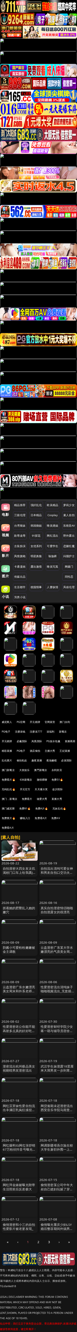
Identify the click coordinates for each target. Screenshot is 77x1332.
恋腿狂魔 (69, 546)
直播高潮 (70, 741)
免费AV (55, 818)
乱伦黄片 (7, 760)
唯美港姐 (52, 525)
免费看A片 (41, 818)
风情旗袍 (19, 556)
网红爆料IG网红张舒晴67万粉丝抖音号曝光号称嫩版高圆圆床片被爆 (19, 1149)
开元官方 (25, 789)
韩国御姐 (36, 525)
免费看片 (27, 799)
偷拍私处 (22, 760)
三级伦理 (19, 515)
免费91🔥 (25, 808)
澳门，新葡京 (9, 799)
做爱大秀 (42, 799)
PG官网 (21, 722)
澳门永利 (64, 722)
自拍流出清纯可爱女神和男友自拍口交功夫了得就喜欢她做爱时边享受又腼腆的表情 (57, 874)
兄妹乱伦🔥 (59, 808)
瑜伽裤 (52, 556)
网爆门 (69, 566)
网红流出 (52, 535)
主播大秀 (50, 751)
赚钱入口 (25, 818)
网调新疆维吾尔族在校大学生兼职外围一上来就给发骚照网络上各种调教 (57, 1151)
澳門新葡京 (40, 770)
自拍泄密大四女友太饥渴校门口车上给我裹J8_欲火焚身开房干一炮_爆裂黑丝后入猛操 (19, 874)
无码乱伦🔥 (8, 789)
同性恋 (69, 577)
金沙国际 (57, 789)
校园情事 (36, 587)
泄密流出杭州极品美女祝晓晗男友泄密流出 (19, 1068)
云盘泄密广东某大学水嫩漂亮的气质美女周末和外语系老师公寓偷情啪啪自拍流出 (57, 953)
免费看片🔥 (8, 779)
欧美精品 (52, 505)
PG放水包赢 (53, 741)
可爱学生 (52, 546)
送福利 (50, 731)
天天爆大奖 (41, 789)
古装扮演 (19, 546)
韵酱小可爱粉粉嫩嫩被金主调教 (19, 949)
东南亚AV (69, 525)
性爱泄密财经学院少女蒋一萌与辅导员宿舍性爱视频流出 (57, 1030)
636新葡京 (26, 779)
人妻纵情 (52, 587)
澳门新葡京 (8, 770)
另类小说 (19, 597)
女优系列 (36, 546)
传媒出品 (19, 577)
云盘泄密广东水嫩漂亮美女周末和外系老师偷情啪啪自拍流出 (19, 991)
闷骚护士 (69, 556)
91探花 (36, 535)
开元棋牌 (35, 722)
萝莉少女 (69, 505)
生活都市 (19, 587)
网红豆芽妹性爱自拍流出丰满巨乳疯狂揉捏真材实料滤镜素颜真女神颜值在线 (19, 1112)
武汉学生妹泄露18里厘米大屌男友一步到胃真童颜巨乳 (57, 1070)
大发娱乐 (24, 770)
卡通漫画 (19, 566)
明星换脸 (36, 556)
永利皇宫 (57, 770)
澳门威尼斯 (8, 808)
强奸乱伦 (36, 505)
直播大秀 (57, 799)
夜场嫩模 (51, 760)
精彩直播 (7, 751)
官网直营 (50, 722)
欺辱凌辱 (19, 535)
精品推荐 (19, 505)
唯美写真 (52, 566)
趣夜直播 (36, 760)
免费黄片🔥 (8, 818)
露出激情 (36, 566)
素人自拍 (69, 515)
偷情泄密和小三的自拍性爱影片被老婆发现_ (19, 1226)
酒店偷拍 (35, 751)
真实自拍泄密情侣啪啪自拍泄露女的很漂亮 (57, 910)
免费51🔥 (57, 779)
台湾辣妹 (19, 525)
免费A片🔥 (41, 808)
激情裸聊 (42, 779)
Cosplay (52, 515)
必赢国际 (22, 741)
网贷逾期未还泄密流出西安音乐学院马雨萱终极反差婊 (57, 1110)
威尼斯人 (7, 722)
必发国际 (66, 760)
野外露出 (69, 535)
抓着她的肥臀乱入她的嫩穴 (19, 910)
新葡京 (63, 731)
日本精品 (36, 515)
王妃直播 (64, 751)
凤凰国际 (36, 741)
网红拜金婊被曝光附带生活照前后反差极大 (19, 1187)
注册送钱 (20, 731)
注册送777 (36, 731)
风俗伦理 (69, 587)
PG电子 (6, 731)
